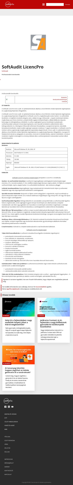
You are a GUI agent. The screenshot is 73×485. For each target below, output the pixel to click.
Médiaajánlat (9, 463)
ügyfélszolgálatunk (13, 289)
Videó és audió (9, 425)
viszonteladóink (41, 287)
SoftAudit (5, 71)
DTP (5, 418)
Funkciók (64, 101)
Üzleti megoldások (11, 422)
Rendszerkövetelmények (60, 99)
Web (5, 429)
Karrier (7, 467)
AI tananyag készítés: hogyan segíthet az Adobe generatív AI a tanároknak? (18, 370)
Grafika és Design (10, 414)
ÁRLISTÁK (7, 448)
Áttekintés (64, 97)
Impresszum (8, 459)
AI (3, 363)
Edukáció (7, 363)
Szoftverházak (9, 440)
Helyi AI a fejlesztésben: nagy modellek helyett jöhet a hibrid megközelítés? (18, 322)
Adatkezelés (8, 470)
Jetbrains (6, 315)
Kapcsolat (8, 474)
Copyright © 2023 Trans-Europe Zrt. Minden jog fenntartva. (36, 482)
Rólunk (7, 452)
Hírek (6, 444)
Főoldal (7, 436)
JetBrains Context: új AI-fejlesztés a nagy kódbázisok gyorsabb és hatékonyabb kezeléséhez (53, 323)
